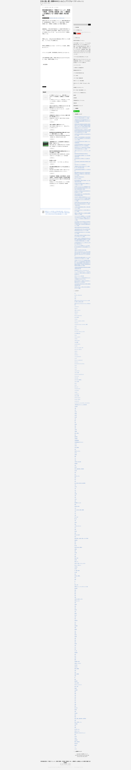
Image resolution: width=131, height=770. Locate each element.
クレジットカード (77, 336)
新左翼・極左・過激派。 (78, 547)
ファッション (77, 376)
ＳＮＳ (76, 748)
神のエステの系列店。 (78, 178)
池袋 (75, 597)
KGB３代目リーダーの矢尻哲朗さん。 (81, 164)
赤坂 (75, 695)
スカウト (76, 351)
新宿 (75, 543)
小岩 (75, 508)
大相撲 (76, 493)
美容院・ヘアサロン (78, 663)
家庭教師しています (78, 502)
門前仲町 (76, 713)
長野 (75, 711)
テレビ (76, 365)
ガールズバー (77, 329)
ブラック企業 (77, 381)
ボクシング (76, 386)
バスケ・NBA (77, 372)
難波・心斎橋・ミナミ (78, 722)
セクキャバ (76, 354)
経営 (75, 654)
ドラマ (76, 367)
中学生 (76, 415)
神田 (75, 638)
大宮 (75, 488)
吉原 (75, 465)
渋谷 (75, 611)
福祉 (75, 641)
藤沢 (75, 679)
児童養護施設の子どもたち (79, 442)
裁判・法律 (76, 686)
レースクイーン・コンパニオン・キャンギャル (82, 402)
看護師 (76, 629)
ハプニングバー (77, 370)
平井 (75, 520)
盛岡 (75, 627)
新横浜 (76, 549)
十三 (75, 458)
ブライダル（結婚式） (78, 379)
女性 (75, 497)
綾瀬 (75, 657)
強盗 (75, 524)
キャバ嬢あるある (77, 333)
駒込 (75, 734)
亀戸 (75, 420)
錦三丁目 (76, 707)
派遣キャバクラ (77, 600)
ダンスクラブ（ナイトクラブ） (80, 363)
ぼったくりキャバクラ (78, 315)
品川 (75, 474)
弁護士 (76, 522)
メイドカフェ (77, 390)
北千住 (76, 452)
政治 (75, 536)
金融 (75, 704)
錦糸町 (76, 709)
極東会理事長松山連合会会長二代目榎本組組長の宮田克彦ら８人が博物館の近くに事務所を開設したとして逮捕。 (82, 174)
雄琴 (75, 720)
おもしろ (76, 308)
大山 (75, 490)
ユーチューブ (77, 401)
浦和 (75, 606)
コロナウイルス (77, 340)
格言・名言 (76, 584)
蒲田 (75, 675)
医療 (75, 456)
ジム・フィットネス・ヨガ (79, 347)
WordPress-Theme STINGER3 (65, 765)
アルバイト (76, 322)
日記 (75, 554)
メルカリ (76, 392)
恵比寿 (76, 531)
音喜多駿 (76, 723)
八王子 (76, 443)
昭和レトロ (76, 561)
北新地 (76, 454)
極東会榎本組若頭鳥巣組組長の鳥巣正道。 (81, 153)
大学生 (76, 486)
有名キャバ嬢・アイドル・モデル (80, 563)
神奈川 (76, 634)
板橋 (75, 579)
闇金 (75, 716)
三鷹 (75, 408)
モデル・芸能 (77, 395)
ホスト (76, 383)
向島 (75, 472)
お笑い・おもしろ (77, 310)
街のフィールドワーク (78, 684)
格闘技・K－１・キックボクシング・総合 (81, 586)
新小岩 (76, 545)
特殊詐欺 (76, 620)
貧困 (75, 693)
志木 (75, 527)
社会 (75, 631)
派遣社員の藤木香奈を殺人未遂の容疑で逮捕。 (82, 227)
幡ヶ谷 (76, 518)
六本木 (76, 445)
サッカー (76, 345)
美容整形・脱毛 (77, 661)
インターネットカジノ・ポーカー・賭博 (81, 324)
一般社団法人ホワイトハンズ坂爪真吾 (81, 404)
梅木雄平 (76, 588)
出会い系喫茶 (77, 447)
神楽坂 (76, 636)
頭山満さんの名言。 (53, 160)
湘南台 (76, 613)
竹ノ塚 (76, 650)
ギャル (76, 335)
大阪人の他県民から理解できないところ (56, 124)
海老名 (76, 609)
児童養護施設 (77, 440)
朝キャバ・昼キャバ (78, 565)
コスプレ (76, 338)
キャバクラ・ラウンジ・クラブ (80, 331)
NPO (75, 298)
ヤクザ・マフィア (77, 397)
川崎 (75, 515)
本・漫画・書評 (77, 570)
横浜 (75, 593)
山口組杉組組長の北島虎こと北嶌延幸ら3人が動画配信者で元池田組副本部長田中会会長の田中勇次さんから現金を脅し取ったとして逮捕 (83, 131)
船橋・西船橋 (77, 668)
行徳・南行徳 (77, 682)
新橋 (75, 550)
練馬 (75, 659)
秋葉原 (76, 643)
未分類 (76, 568)
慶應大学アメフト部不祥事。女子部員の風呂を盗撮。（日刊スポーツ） (57, 211)
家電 (75, 504)
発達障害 (76, 625)
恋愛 (75, 529)
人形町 (76, 429)
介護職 (76, 431)
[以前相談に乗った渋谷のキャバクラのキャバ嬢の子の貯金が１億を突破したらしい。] (45, 119)
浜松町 (76, 604)
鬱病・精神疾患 (77, 741)
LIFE (75, 296)
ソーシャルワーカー (78, 356)
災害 (75, 616)
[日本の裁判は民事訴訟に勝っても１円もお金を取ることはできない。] (45, 171)
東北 (75, 577)
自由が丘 (76, 666)
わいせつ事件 (77, 317)
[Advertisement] (50, 76)
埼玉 (75, 481)
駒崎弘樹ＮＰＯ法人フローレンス (80, 732)
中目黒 (76, 417)
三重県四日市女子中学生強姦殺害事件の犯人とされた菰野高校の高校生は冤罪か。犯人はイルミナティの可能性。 (82, 121)
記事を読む (52, 103)
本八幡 (76, 572)
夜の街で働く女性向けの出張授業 (80, 483)
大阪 (75, 495)
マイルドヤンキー (77, 388)
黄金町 (76, 745)
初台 (75, 449)
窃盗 (75, 645)
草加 (75, 672)
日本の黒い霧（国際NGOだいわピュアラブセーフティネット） (62, 1)
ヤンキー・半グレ (77, 399)
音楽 (75, 725)
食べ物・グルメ (77, 729)
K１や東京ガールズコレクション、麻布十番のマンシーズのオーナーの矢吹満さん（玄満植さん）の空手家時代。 (59, 96)
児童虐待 (76, 438)
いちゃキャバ (77, 306)
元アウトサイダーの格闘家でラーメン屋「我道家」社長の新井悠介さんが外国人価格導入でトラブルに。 (82, 247)
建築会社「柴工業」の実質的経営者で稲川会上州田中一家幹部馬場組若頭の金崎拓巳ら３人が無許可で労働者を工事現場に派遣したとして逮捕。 (82, 239)
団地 (75, 477)
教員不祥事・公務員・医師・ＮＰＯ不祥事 (81, 538)
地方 (75, 479)
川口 (75, 513)
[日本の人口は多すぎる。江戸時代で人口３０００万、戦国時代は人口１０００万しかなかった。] (45, 110)
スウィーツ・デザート (78, 349)
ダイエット (76, 361)
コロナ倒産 (76, 342)
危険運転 (76, 463)
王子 (75, 622)
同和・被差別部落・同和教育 (79, 468)
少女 (75, 511)
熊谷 (75, 618)
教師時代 (76, 540)
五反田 (76, 424)
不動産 (76, 413)
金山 (75, 700)
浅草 (75, 602)
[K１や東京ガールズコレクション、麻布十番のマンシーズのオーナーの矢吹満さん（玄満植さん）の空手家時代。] (45, 99)
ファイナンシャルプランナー (79, 374)
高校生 (76, 738)
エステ (76, 326)
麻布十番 (76, 743)
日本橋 (76, 552)
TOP (41, 4)
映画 (75, 556)
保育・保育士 (77, 433)
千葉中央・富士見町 (78, 461)
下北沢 (76, 411)
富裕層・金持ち (77, 506)
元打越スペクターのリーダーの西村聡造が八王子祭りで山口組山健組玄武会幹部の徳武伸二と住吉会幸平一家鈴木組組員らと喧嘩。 (82, 188)
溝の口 (76, 615)
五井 (75, 422)
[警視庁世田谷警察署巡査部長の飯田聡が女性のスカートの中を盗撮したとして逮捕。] (45, 155)
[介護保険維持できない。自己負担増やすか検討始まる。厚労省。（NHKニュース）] (45, 146)
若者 (75, 670)
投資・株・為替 (77, 534)
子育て (76, 499)
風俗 (75, 727)
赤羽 (75, 697)
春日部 (76, 559)
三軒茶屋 (76, 406)
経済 (75, 656)
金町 (75, 702)
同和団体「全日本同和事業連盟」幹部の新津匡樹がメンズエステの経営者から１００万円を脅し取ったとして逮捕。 (82, 138)
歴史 (75, 595)
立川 (75, 647)
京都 (75, 427)
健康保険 (76, 436)
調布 (75, 691)
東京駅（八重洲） (77, 575)
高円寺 (76, 736)
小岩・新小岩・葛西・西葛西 (79, 509)
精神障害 (76, 652)
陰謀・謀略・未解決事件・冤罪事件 (80, 718)
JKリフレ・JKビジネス (78, 295)
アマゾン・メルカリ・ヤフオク (80, 320)
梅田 (75, 590)
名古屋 (76, 470)
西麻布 (76, 688)
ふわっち (76, 313)
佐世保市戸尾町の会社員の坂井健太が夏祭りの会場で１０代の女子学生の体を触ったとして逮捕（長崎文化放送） (82, 204)
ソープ (76, 358)
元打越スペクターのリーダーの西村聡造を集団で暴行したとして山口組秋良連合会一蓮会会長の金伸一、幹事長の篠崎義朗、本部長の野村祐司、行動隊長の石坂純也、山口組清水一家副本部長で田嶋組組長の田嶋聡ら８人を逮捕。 (82, 263)
